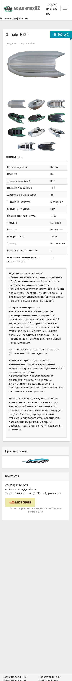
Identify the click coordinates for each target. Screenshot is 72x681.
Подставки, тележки (50, 677)
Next (62, 71)
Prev (11, 71)
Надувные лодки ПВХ (15, 677)
